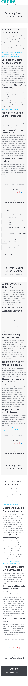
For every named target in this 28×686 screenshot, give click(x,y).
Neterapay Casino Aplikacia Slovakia (17, 246)
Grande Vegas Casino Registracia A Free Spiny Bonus (16, 214)
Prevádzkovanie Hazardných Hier (9, 54)
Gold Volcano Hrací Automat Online (10, 177)
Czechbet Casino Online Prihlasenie (11, 561)
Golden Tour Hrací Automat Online (17, 227)
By (15, 184)
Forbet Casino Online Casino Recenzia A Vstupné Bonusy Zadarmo (17, 234)
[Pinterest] (18, 192)
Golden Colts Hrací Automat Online (11, 563)
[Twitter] (10, 192)
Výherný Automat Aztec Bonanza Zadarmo (16, 221)
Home (6, 19)
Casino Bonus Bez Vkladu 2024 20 (10, 428)
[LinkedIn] (21, 192)
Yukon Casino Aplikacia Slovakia (10, 504)
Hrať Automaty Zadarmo (7, 178)
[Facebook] (6, 192)
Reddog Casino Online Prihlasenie (9, 109)
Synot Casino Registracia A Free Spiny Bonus (12, 52)
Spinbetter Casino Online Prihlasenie (10, 56)
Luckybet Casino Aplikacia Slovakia (10, 430)
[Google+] (14, 192)
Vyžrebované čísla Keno (14, 239)
